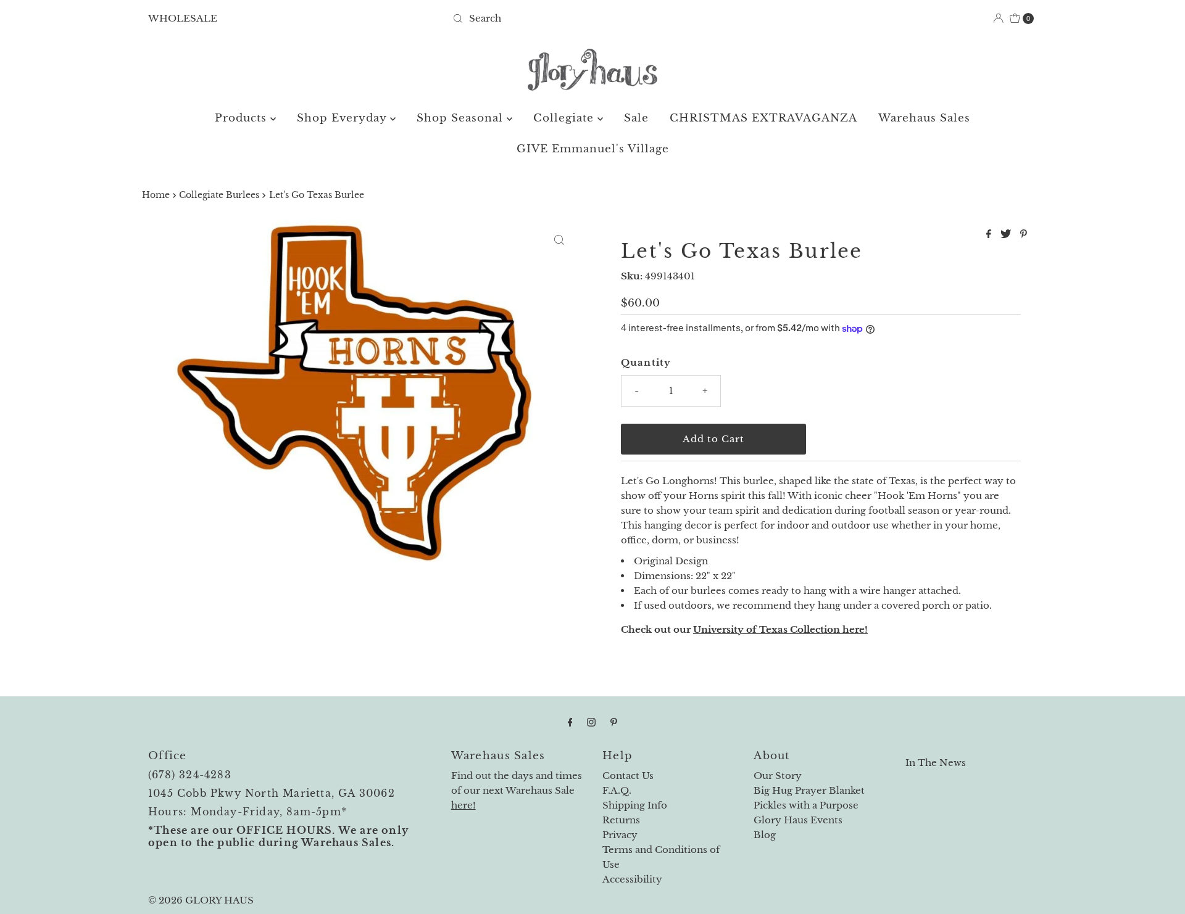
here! (463, 805)
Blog (765, 835)
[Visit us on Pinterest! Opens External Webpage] (613, 722)
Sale (636, 118)
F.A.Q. (616, 790)
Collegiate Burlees (219, 195)
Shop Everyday (343, 118)
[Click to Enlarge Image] (559, 239)
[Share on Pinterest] (1023, 234)
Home (156, 195)
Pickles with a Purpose (806, 805)
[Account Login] (998, 18)
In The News (935, 762)
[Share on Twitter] (1007, 234)
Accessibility (632, 879)
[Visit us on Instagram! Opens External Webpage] (591, 722)
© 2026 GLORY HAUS (201, 900)
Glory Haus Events (798, 820)
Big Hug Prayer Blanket (809, 790)
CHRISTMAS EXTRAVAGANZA (763, 118)
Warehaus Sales (924, 118)
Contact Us (628, 775)
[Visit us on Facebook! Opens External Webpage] (570, 722)
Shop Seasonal (462, 118)
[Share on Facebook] (990, 234)
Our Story (778, 775)
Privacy (620, 835)
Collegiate (565, 118)
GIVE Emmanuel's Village (593, 148)
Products (242, 118)
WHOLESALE (182, 18)
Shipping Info (634, 805)
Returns (621, 820)
